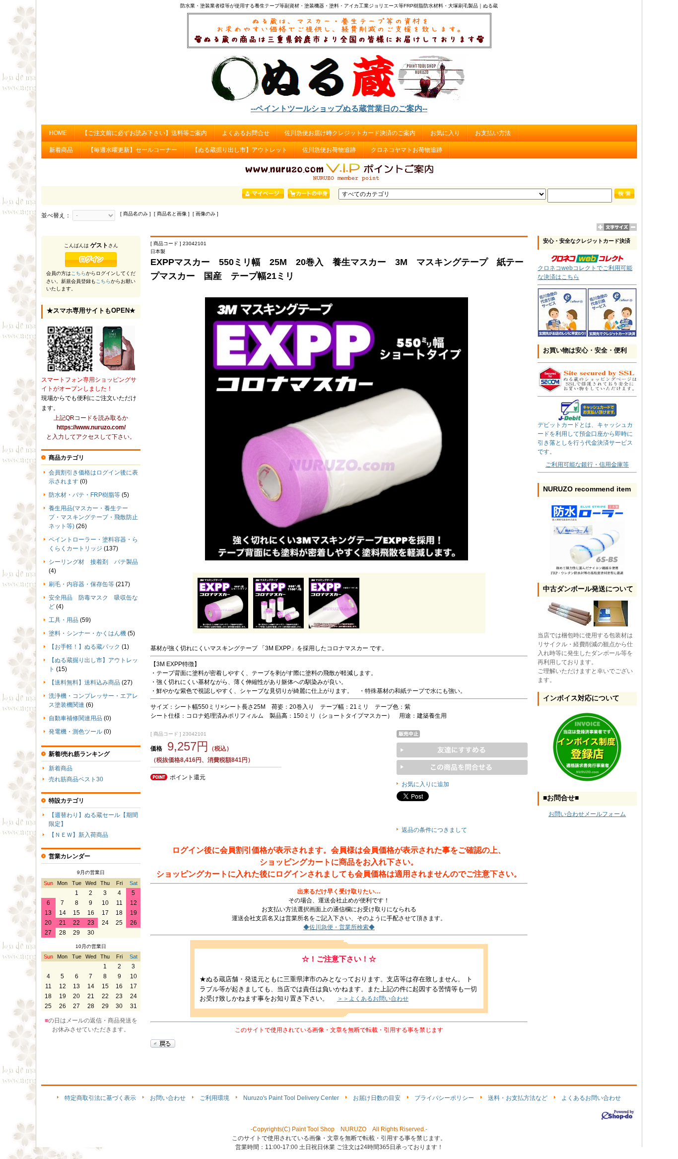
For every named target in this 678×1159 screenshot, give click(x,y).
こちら (78, 273)
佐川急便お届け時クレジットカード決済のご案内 (349, 133)
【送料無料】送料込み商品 (84, 682)
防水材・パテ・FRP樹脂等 (84, 494)
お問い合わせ (168, 1097)
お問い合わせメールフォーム (587, 814)
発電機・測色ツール (75, 731)
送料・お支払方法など (517, 1097)
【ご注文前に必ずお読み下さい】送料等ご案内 (144, 133)
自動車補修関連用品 (75, 718)
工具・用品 (63, 619)
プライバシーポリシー (444, 1097)
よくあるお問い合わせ (591, 1097)
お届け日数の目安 (377, 1097)
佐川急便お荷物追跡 (329, 149)
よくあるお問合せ (246, 133)
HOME (58, 133)
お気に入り (445, 133)
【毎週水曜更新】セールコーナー (132, 149)
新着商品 (61, 149)
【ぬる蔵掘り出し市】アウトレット (239, 149)
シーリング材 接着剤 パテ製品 (93, 561)
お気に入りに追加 (425, 784)
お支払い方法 (493, 133)
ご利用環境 (214, 1097)
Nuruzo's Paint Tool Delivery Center (291, 1097)
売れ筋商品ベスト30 (76, 779)
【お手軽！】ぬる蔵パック (84, 646)
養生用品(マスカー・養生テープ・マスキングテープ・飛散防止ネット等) (93, 517)
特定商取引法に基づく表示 (100, 1097)
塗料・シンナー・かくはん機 (87, 633)
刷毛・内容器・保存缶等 (81, 584)
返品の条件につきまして (434, 829)
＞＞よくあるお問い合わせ (372, 998)
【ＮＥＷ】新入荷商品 (78, 834)
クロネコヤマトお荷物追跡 (406, 149)
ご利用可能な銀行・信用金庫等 (587, 464)
